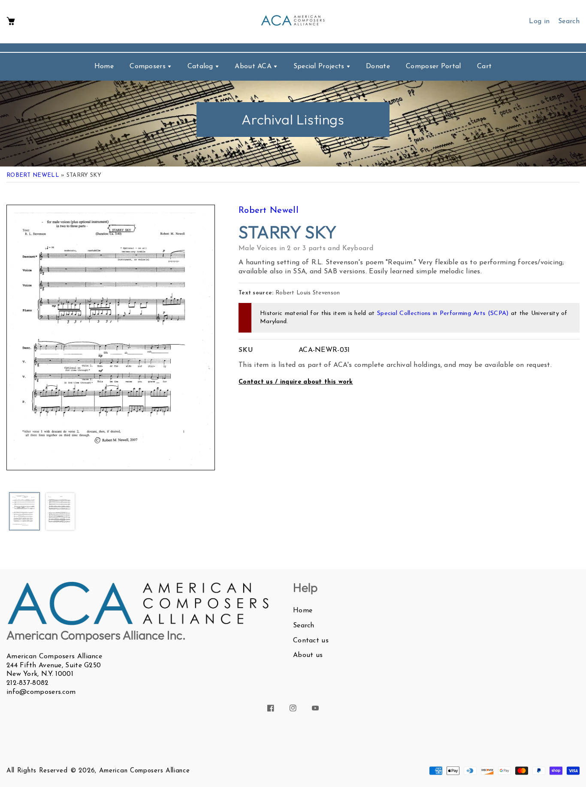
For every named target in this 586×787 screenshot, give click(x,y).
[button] (10, 22)
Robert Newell (32, 175)
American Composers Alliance (144, 771)
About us (308, 655)
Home (302, 610)
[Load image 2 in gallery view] (60, 512)
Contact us (311, 640)
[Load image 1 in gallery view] (24, 512)
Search (303, 625)
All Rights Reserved (36, 771)
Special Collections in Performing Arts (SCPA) (443, 313)
